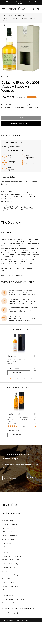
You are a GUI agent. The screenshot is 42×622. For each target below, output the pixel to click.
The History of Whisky (10, 603)
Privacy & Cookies (8, 528)
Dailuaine (5, 77)
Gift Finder (6, 579)
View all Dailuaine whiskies (12, 276)
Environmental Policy (10, 575)
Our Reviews (7, 517)
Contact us (6, 543)
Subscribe (31, 478)
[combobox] (21, 15)
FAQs (4, 547)
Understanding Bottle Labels (13, 599)
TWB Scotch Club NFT (10, 560)
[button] (3, 9)
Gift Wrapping (7, 521)
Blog (4, 590)
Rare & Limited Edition (10, 586)
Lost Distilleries (8, 582)
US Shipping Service (9, 524)
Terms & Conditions (9, 536)
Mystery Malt (13, 414)
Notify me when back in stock (21, 123)
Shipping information (10, 532)
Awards (5, 571)
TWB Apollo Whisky (9, 567)
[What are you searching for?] (39, 15)
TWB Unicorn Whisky (10, 564)
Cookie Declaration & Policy (12, 539)
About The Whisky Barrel (11, 556)
